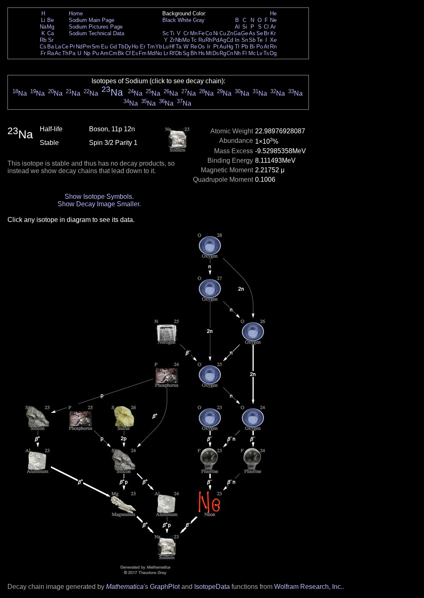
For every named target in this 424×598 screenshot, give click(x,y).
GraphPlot (165, 586)
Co (208, 33)
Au (222, 46)
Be (50, 20)
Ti (172, 33)
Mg (50, 27)
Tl (237, 46)
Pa (72, 53)
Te (260, 40)
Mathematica (125, 586)
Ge (244, 33)
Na (43, 27)
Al (237, 27)
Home (76, 13)
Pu (95, 53)
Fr (43, 53)
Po (259, 46)
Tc (194, 40)
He (273, 13)
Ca (50, 33)
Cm (113, 53)
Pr (72, 46)
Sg (186, 53)
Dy (128, 46)
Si (244, 27)
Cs (43, 46)
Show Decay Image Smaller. (99, 203)
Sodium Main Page (91, 20)
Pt (216, 46)
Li (43, 20)
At (266, 46)
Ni (215, 33)
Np (87, 53)
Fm (143, 53)
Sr (50, 40)
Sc (165, 33)
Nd (79, 46)
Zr (172, 40)
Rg (222, 53)
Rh (208, 40)
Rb (43, 40)
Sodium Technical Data (96, 33)
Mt (209, 53)
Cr (186, 33)
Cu (222, 33)
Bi (252, 46)
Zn (230, 33)
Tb (121, 46)
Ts (266, 53)
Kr (273, 33)
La (58, 46)
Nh (237, 53)
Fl (244, 53)
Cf (128, 53)
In (237, 40)
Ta (178, 46)
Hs (201, 53)
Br (266, 33)
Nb (178, 40)
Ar (273, 27)
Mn (194, 33)
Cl (266, 27)
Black (169, 20)
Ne (273, 20)
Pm (87, 46)
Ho (135, 46)
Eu (104, 46)
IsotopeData (212, 586)
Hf (172, 46)
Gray (199, 20)
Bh (193, 53)
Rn (273, 46)
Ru (201, 40)
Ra (50, 53)
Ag (222, 40)
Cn (229, 53)
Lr (166, 53)
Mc (252, 53)
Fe (201, 33)
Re (193, 46)
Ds (215, 53)
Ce (65, 46)
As (252, 33)
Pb (244, 46)
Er (142, 46)
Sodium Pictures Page (96, 27)
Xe (273, 40)
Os (201, 46)
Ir (208, 46)
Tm (151, 46)
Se (259, 33)
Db (178, 53)
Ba (50, 46)
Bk (121, 53)
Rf (172, 53)
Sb (252, 40)
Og (273, 53)
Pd (215, 40)
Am (104, 53)
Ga (237, 33)
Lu (166, 46)
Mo (186, 40)
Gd (113, 46)
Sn (244, 40)
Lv (260, 53)
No (158, 53)
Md (151, 53)
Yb (158, 46)
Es (135, 53)
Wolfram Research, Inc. (308, 586)
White (184, 20)
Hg (229, 46)
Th (65, 53)
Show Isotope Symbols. (99, 196)
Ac (58, 53)
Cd (229, 40)
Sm (96, 46)
